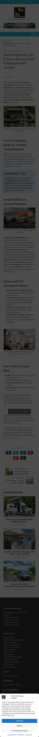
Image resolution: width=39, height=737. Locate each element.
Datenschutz (21, 734)
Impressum (28, 734)
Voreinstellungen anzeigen (19, 731)
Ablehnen (19, 726)
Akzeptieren (19, 721)
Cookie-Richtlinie (12, 734)
